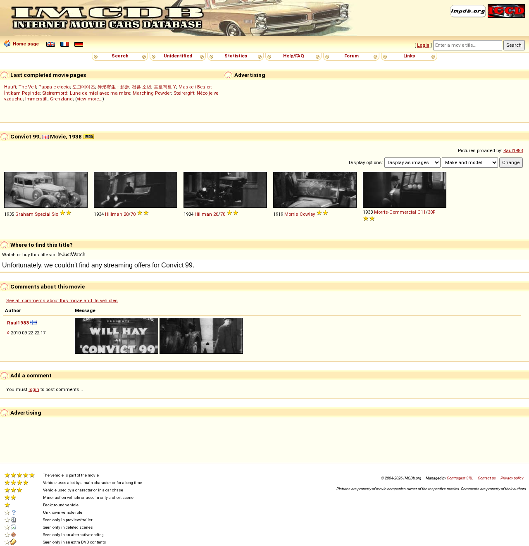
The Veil (27, 87)
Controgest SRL (460, 478)
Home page (26, 44)
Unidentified (178, 56)
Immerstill (36, 99)
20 (126, 214)
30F (431, 212)
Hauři (10, 87)
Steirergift (184, 93)
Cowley (307, 214)
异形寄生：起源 (113, 87)
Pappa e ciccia (54, 87)
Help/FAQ (293, 56)
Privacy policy (511, 478)
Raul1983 (513, 150)
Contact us (487, 478)
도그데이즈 (83, 87)
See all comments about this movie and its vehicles (62, 300)
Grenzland (61, 99)
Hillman (113, 214)
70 (133, 214)
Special (42, 214)
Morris (291, 214)
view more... (89, 99)
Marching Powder (152, 93)
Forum (351, 56)
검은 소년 (141, 87)
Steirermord (54, 93)
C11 (421, 212)
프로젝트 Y (165, 87)
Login (423, 45)
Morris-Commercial (395, 212)
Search (120, 56)
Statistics (235, 56)
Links (409, 56)
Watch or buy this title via (29, 255)
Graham (24, 214)
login (34, 389)
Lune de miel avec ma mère (100, 93)
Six (55, 214)
